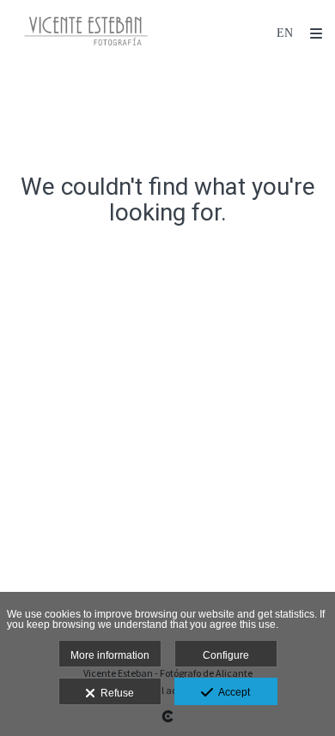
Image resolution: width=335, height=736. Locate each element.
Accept (231, 692)
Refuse (114, 693)
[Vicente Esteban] (86, 32)
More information (109, 655)
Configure (226, 655)
